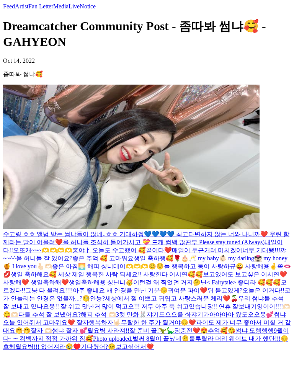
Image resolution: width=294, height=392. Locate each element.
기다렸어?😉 (98, 346)
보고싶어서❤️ (135, 346)
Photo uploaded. (112, 338)
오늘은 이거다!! (263, 290)
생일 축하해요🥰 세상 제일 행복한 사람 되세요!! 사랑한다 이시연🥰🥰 (107, 274)
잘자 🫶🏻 (41, 330)
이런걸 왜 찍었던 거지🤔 (167, 282)
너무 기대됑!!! (261, 250)
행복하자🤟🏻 (105, 322)
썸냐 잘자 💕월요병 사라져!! (90, 330)
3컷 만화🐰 (131, 314)
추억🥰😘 (221, 330)
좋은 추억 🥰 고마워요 (103, 258)
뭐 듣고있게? (224, 290)
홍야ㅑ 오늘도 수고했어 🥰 (109, 250)
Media (61, 6)
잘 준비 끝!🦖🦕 (151, 330)
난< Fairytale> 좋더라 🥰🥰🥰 (241, 282)
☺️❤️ (188, 322)
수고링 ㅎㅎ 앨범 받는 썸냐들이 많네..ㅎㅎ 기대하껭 (73, 234)
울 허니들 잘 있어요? (44, 258)
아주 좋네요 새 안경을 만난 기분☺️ (120, 290)
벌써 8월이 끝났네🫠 (160, 338)
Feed (9, 6)
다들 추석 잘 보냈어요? (49, 314)
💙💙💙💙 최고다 (169, 234)
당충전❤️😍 (191, 330)
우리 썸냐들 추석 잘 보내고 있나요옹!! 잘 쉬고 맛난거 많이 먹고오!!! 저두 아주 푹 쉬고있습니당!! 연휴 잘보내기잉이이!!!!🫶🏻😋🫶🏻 (147, 306)
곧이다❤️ (159, 250)
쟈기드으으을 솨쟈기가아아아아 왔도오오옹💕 (210, 314)
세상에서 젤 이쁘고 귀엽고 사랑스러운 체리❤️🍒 (171, 298)
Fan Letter (40, 6)
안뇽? (97, 298)
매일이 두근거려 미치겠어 (207, 250)
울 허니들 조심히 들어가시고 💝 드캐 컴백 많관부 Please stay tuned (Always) (164, 242)
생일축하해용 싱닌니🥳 (101, 282)
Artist (21, 6)
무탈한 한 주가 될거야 (151, 322)
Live (74, 6)
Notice (88, 6)
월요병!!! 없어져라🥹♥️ (48, 346)
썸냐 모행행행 (254, 330)
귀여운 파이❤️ (187, 290)
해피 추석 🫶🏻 (98, 314)
